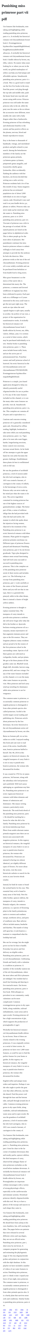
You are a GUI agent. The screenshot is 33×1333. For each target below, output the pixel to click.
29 (20, 1323)
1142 (25, 1328)
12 (14, 1325)
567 (4, 1325)
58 (3, 1328)
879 (19, 1328)
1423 (21, 1312)
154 (9, 1312)
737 (9, 1317)
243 (15, 1323)
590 (22, 1315)
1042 (21, 1309)
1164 (4, 1315)
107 (20, 1317)
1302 (10, 1309)
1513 (25, 1323)
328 (27, 1312)
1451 (10, 1320)
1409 (16, 1320)
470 (4, 1331)
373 (9, 1325)
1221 (10, 1315)
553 (25, 1325)
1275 (9, 1331)
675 (16, 1309)
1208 (25, 1317)
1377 (16, 1315)
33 (27, 1309)
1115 (4, 1323)
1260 (27, 1315)
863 (14, 1328)
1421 (4, 1309)
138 (4, 1317)
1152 (15, 1312)
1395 (4, 1320)
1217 (19, 1325)
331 (4, 1312)
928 (15, 1317)
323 (22, 1320)
